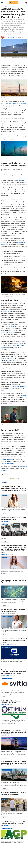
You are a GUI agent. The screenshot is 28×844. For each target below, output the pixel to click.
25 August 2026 (14, 492)
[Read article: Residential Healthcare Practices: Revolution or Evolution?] (14, 712)
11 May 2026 (13, 675)
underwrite (9, 360)
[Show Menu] (2, 2)
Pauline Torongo (5, 492)
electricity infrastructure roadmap (17, 103)
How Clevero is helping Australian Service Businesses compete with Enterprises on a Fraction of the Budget (13, 763)
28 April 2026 (13, 735)
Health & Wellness (7, 738)
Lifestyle (4, 495)
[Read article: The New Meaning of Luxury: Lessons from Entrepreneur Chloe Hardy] (14, 621)
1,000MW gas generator (8, 358)
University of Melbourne (16, 62)
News (6, 6)
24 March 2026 (14, 796)
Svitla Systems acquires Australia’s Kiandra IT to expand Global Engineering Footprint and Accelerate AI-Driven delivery (14, 671)
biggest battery (13, 326)
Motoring (4, 524)
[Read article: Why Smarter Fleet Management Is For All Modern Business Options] (14, 529)
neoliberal (3, 75)
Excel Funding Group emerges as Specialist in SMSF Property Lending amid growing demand (14, 640)
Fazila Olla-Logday (6, 521)
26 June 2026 (13, 644)
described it (7, 311)
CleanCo (21, 343)
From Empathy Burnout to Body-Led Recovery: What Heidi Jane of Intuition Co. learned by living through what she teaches (13, 488)
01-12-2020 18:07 (20, 37)
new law (3, 328)
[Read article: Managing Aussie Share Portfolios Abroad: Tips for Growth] (14, 592)
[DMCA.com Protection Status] (14, 478)
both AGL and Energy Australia (17, 386)
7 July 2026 (13, 554)
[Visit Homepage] (13, 2)
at (2, 586)
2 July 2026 (13, 613)
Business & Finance (7, 616)
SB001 (6, 474)
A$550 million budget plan (8, 332)
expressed (23, 395)
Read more (6, 513)
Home (2, 6)
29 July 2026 (13, 521)
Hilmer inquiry (23, 203)
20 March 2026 (14, 825)
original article (4, 470)
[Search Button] (26, 2)
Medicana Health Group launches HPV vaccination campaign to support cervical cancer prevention (13, 732)
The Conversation (10, 37)
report (16, 201)
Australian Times (5, 554)
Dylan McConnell (5, 62)
